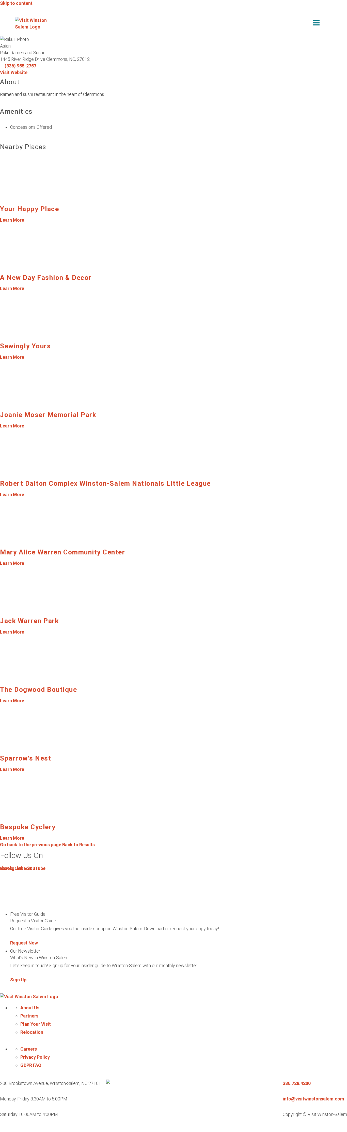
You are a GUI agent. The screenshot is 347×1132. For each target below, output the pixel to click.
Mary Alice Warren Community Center (62, 552)
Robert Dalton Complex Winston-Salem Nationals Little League (105, 483)
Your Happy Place (29, 209)
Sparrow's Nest (25, 758)
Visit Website (13, 72)
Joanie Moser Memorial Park (48, 415)
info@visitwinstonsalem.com (313, 1098)
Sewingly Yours (25, 346)
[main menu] (316, 23)
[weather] (328, 23)
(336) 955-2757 (20, 65)
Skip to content (16, 3)
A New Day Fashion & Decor (46, 277)
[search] (306, 23)
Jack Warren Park (29, 621)
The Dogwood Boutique (38, 689)
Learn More (12, 220)
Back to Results (47, 844)
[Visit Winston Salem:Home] (33, 23)
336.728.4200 (297, 1083)
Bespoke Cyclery (28, 827)
